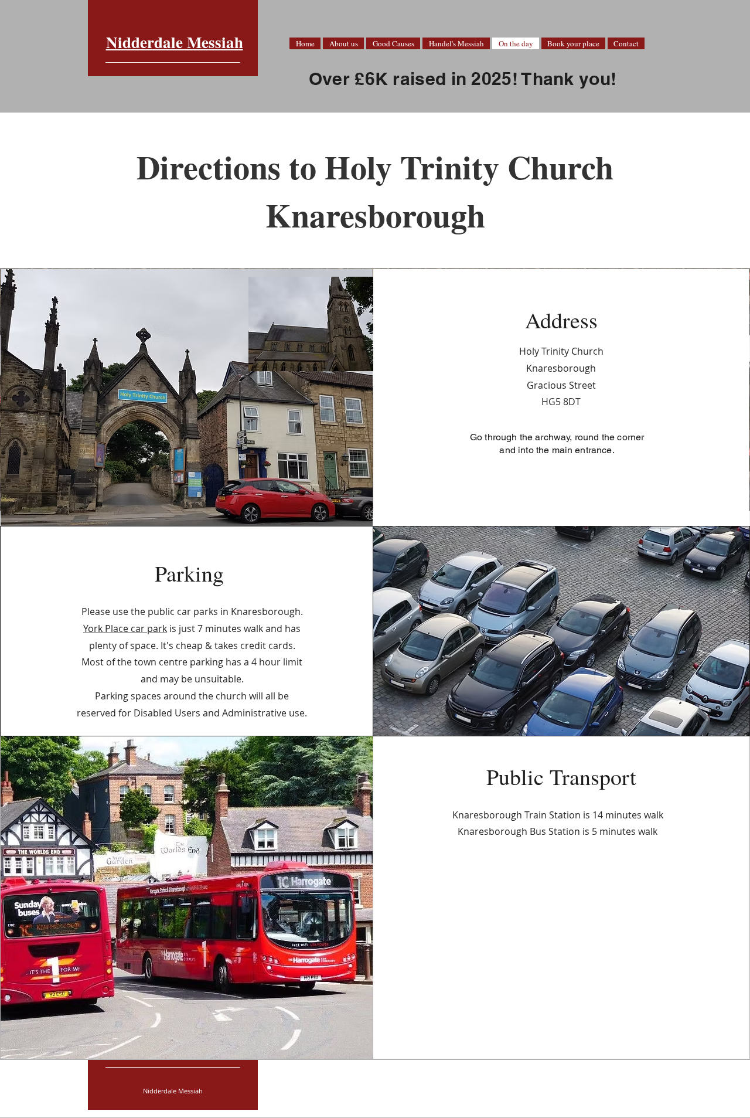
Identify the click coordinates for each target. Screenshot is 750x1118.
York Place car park (125, 628)
